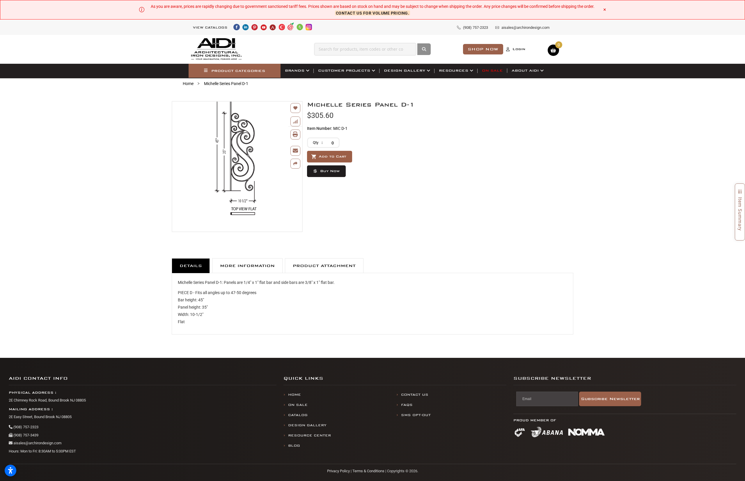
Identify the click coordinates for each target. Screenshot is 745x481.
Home (188, 83)
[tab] (191, 265)
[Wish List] (295, 108)
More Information (247, 265)
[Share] (295, 164)
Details (191, 265)
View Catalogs (210, 27)
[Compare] (295, 121)
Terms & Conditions (368, 471)
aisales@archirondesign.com (37, 443)
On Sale (298, 405)
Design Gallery (307, 425)
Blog (294, 446)
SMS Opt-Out (416, 415)
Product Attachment (324, 265)
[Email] (295, 151)
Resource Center (309, 435)
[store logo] (216, 49)
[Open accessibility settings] (10, 470)
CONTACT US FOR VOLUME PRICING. (372, 12)
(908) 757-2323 (25, 427)
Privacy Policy (338, 471)
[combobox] (365, 49)
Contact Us (414, 395)
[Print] (295, 134)
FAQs (407, 405)
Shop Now (483, 49)
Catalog (298, 415)
